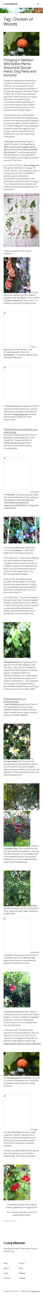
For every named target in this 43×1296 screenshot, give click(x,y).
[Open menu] (38, 4)
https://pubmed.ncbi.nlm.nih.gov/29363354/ (22, 1043)
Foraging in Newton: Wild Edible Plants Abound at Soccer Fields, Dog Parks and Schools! (20, 67)
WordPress (35, 1291)
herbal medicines (20, 414)
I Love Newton (11, 3)
